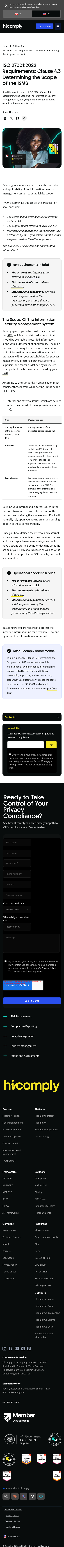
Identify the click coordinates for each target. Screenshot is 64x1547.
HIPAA (5, 1205)
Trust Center (8, 1160)
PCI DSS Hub (41, 1271)
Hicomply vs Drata (44, 1305)
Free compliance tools (46, 1237)
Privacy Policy (16, 764)
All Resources (42, 1230)
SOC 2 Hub (40, 1264)
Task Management (11, 1136)
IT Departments (43, 1212)
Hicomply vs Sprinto (45, 1319)
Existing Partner (43, 1285)
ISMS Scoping (42, 1136)
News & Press (9, 1230)
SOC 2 (5, 1198)
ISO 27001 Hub (42, 1257)
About (5, 1244)
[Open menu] (58, 26)
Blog (37, 1244)
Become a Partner (44, 1278)
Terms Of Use (9, 1271)
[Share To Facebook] (17, 118)
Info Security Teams (45, 1205)
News (37, 1250)
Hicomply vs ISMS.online (47, 1312)
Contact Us (8, 1257)
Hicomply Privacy (11, 1115)
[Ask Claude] (15, 1496)
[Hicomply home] (13, 26)
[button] (11, 1536)
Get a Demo (45, 26)
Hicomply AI (41, 1122)
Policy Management (12, 1122)
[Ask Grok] (32, 1496)
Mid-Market (41, 1185)
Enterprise (40, 1178)
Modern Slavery (13, 1527)
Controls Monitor (11, 1143)
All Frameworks (10, 1212)
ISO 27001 (35, 92)
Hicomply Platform (44, 1115)
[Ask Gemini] (23, 1496)
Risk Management (11, 1129)
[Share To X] (11, 118)
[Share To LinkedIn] (4, 118)
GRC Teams (40, 1198)
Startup (39, 1192)
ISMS (10, 335)
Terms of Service (12, 1521)
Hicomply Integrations (46, 1129)
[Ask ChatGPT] (6, 1496)
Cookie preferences (13, 1509)
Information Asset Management (11, 1152)
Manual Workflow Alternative (44, 1335)
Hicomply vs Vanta (44, 1299)
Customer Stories (11, 1237)
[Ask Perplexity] (41, 1496)
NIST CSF (7, 1192)
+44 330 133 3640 (11, 1402)
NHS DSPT (7, 1185)
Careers (6, 1250)
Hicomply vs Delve (44, 1326)
